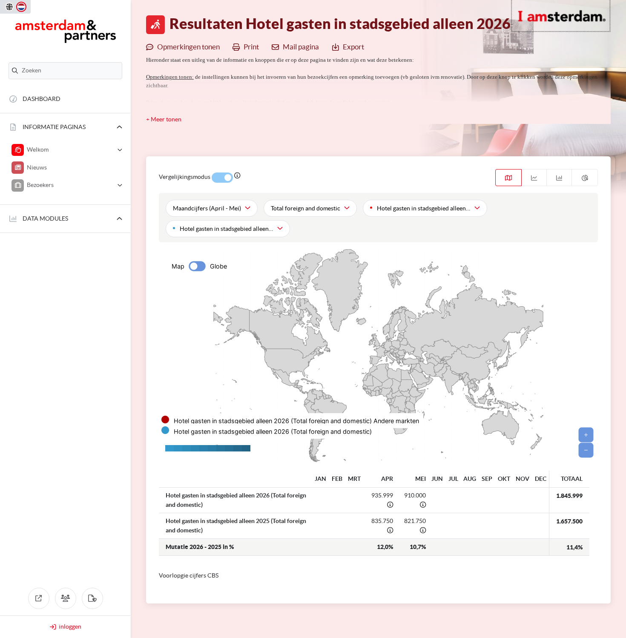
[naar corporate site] (38, 598)
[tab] (508, 177)
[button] (65, 127)
